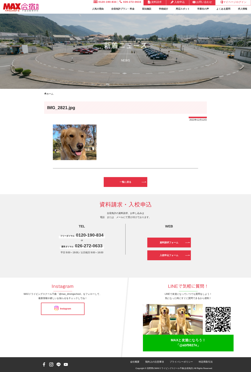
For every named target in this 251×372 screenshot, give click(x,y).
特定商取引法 (206, 362)
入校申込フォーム (169, 255)
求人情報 (242, 9)
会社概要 (134, 362)
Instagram (65, 308)
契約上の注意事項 (154, 362)
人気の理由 (98, 9)
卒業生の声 (203, 9)
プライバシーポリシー (181, 362)
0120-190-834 (107, 1)
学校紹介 (163, 9)
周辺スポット (183, 9)
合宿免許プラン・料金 (123, 9)
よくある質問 (223, 9)
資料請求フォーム (169, 242)
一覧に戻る (125, 182)
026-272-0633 (131, 1)
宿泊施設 (146, 9)
